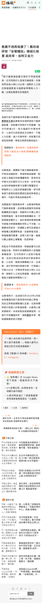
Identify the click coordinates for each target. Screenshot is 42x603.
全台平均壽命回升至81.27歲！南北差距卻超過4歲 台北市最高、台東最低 (29, 458)
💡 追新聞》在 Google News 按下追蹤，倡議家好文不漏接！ (22, 380)
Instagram (13, 357)
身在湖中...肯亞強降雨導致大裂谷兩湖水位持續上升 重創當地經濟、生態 (29, 486)
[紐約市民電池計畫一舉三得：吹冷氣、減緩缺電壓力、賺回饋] (10, 560)
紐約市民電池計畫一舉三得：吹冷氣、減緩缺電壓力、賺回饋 (29, 559)
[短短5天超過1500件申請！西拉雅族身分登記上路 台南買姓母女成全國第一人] (10, 474)
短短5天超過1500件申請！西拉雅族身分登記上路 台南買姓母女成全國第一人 (29, 473)
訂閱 (30, 594)
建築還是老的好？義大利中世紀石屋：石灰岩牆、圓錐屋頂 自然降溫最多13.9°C (29, 546)
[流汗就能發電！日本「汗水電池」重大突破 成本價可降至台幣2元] (10, 521)
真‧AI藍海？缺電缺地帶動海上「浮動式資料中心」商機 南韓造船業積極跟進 (29, 507)
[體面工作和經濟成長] (4, 67)
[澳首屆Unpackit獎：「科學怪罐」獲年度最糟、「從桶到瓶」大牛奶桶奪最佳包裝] (10, 573)
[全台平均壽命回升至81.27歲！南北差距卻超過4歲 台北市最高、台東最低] (10, 459)
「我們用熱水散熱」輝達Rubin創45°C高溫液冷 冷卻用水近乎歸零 (29, 533)
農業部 (25, 407)
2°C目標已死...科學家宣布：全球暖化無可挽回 (22, 389)
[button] (39, 3)
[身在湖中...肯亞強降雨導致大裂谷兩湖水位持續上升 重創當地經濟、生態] (10, 487)
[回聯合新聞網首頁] (3, 3)
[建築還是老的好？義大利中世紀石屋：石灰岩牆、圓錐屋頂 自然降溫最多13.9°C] (10, 547)
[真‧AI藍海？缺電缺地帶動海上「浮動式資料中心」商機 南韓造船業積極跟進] (10, 508)
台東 (15, 407)
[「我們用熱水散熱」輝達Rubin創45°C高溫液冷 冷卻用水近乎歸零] (10, 534)
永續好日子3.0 (19, 7)
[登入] (35, 3)
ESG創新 (32, 7)
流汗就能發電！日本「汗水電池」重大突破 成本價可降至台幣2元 (29, 520)
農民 (6, 407)
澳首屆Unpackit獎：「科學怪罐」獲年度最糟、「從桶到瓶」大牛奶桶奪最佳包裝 (29, 572)
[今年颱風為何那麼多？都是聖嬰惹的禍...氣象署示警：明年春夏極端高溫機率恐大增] (10, 446)
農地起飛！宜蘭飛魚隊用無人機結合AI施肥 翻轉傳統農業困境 (21, 151)
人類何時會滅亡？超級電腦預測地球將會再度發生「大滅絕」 (22, 397)
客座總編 (6, 7)
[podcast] (32, 3)
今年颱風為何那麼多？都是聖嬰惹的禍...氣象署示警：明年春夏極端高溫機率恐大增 (29, 445)
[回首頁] (9, 3)
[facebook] (28, 3)
